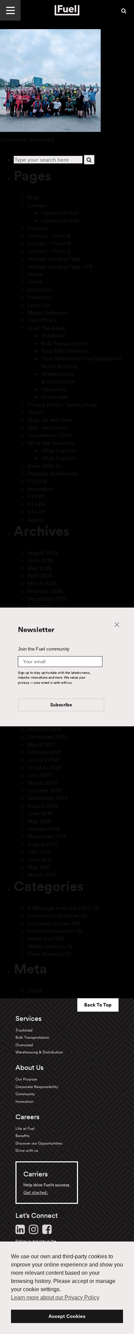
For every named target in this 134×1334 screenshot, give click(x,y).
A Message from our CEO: (59, 907)
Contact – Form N (49, 243)
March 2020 (42, 782)
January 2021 (43, 759)
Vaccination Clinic (49, 435)
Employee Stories (48, 923)
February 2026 (45, 591)
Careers (37, 205)
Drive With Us (44, 465)
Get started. (35, 1192)
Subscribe (61, 705)
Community (25, 1094)
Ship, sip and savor (50, 419)
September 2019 (47, 797)
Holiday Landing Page (54, 258)
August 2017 (42, 844)
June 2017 (39, 859)
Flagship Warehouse (52, 473)
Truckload (53, 335)
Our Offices (41, 320)
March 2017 (41, 874)
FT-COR (37, 481)
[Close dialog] (117, 624)
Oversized (53, 389)
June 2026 (40, 560)
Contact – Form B (48, 235)
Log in (35, 990)
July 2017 (38, 851)
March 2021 (41, 744)
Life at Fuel (25, 1128)
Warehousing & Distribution (39, 1052)
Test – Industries (47, 427)
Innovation (40, 488)
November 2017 (46, 836)
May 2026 (39, 568)
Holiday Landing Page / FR (59, 266)
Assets (35, 519)
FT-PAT (36, 496)
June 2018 (40, 813)
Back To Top (98, 1004)
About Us (29, 1067)
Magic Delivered (47, 312)
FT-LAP (36, 511)
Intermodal (54, 396)
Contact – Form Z (48, 251)
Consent (37, 228)
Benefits (22, 1135)
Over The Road (45, 327)
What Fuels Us (58, 450)
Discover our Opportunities (38, 1143)
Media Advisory (46, 946)
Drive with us (26, 1150)
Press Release (44, 953)
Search (35, 412)
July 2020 (39, 774)
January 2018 (43, 828)
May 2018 (39, 821)
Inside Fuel (40, 938)
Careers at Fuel (60, 212)
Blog (32, 197)
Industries (39, 289)
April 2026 (40, 575)
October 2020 (44, 767)
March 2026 (42, 583)
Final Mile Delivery (64, 350)
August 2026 (42, 552)
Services (28, 1018)
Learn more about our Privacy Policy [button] (55, 1297)
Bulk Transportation (65, 343)
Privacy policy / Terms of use (62, 404)
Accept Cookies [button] (67, 1316)
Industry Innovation (51, 930)
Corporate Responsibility (36, 1086)
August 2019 (42, 805)
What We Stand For (51, 443)
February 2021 (44, 752)
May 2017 (39, 867)
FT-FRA (36, 504)
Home (35, 274)
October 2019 (44, 790)
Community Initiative (53, 915)
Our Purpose (26, 1079)
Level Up (38, 304)
